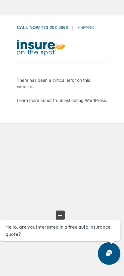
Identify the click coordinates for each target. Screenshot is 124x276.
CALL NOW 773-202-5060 (42, 27)
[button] (109, 253)
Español (87, 27)
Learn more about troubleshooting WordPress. (62, 100)
